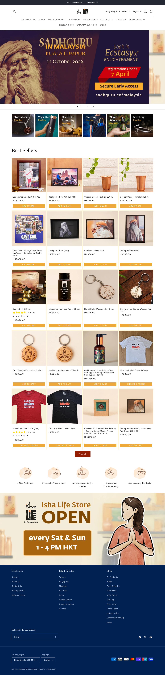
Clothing (110, 600)
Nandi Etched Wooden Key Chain (99, 309)
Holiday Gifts (113, 613)
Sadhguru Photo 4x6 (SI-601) (62, 197)
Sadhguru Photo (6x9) (59, 251)
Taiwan (62, 577)
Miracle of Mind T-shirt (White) (134, 370)
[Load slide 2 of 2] (81, 106)
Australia (63, 590)
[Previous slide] (71, 106)
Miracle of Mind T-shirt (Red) (26, 429)
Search (15, 577)
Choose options (136, 384)
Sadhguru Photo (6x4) (94, 251)
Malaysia (63, 586)
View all (83, 454)
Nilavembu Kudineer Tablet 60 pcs (64, 309)
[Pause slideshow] (94, 106)
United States (65, 600)
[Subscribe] (55, 637)
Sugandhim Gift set (21, 309)
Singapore (63, 581)
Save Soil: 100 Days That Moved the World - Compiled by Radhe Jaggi (28, 253)
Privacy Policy (18, 590)
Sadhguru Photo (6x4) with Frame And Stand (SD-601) (135, 430)
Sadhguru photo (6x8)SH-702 (26, 197)
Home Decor (112, 609)
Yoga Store (112, 595)
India (61, 595)
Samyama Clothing (115, 618)
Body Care (111, 604)
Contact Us (17, 586)
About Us (16, 581)
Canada (62, 609)
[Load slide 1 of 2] (77, 106)
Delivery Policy (18, 595)
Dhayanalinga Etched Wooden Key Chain (135, 310)
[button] (14, 11)
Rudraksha (112, 590)
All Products (112, 577)
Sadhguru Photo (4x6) (130, 251)
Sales (109, 622)
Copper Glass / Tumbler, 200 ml (98, 197)
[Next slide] (87, 106)
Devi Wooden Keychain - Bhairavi (28, 370)
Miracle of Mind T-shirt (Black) (62, 429)
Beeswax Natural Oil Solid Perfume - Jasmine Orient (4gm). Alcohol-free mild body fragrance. (100, 431)
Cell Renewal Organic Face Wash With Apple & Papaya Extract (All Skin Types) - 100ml (99, 372)
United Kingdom (66, 604)
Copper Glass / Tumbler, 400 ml (134, 197)
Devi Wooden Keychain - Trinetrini (64, 370)
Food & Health (113, 586)
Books (109, 581)
